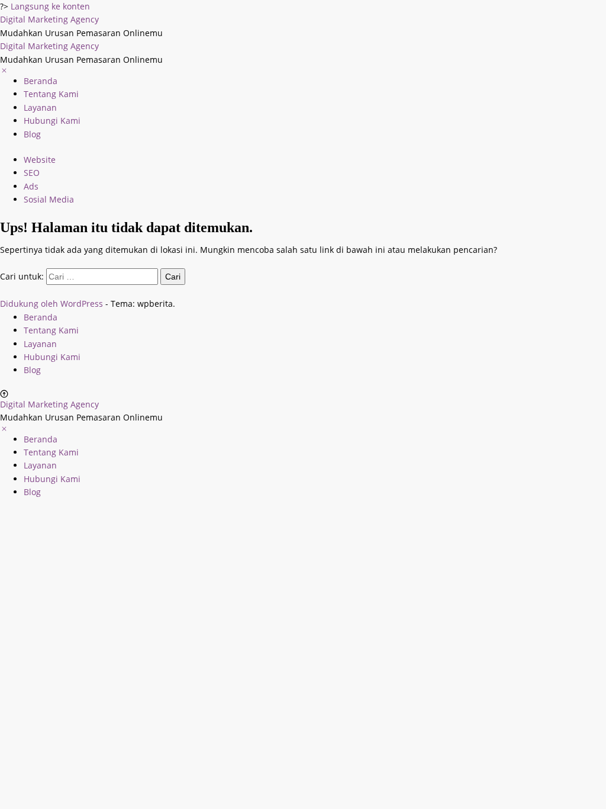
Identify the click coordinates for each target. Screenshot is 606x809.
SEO (32, 172)
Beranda (40, 80)
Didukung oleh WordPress (51, 303)
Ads (31, 186)
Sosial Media (49, 199)
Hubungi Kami (52, 120)
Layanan (40, 107)
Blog (32, 134)
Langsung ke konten (50, 6)
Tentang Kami (51, 93)
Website (40, 159)
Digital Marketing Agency (49, 19)
